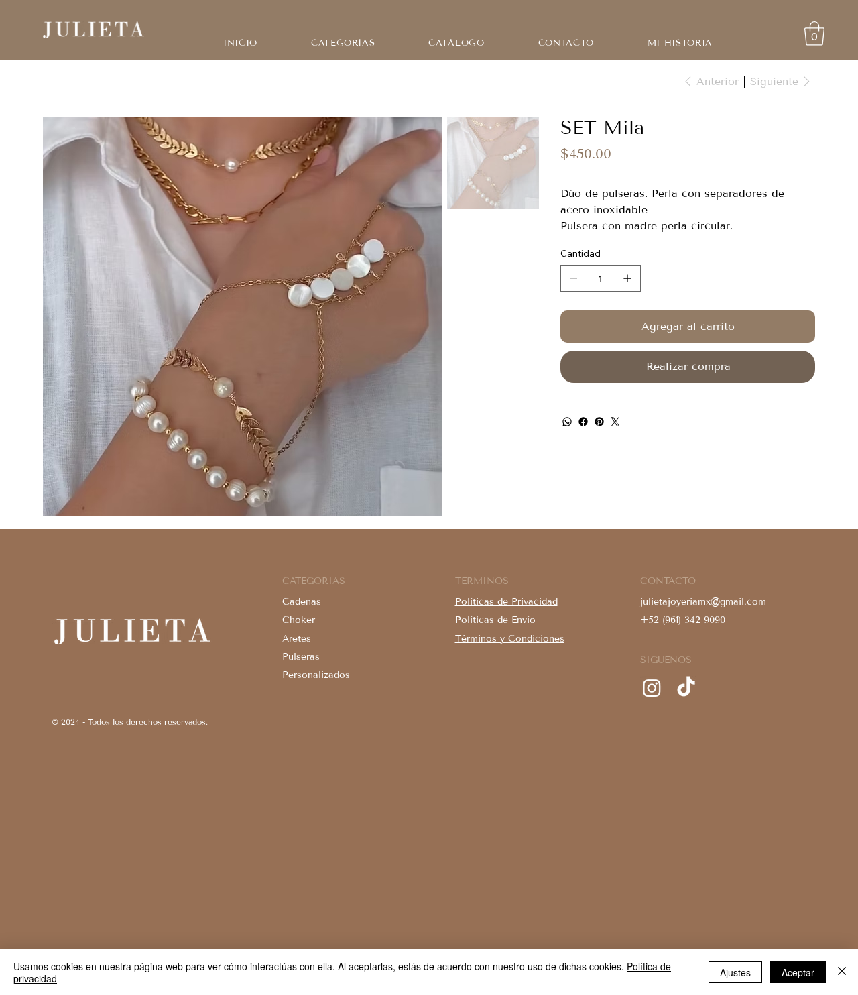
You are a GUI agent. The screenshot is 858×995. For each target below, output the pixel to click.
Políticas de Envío (495, 620)
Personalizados (316, 675)
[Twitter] (615, 421)
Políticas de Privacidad (506, 601)
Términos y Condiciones (509, 638)
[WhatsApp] (567, 421)
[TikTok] (686, 687)
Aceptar (798, 972)
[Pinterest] (599, 421)
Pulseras (301, 656)
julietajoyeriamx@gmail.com (703, 601)
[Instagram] (652, 687)
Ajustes (735, 972)
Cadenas (301, 601)
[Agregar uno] (627, 278)
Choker (298, 620)
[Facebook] (583, 421)
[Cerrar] (842, 972)
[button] (456, 43)
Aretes (296, 638)
